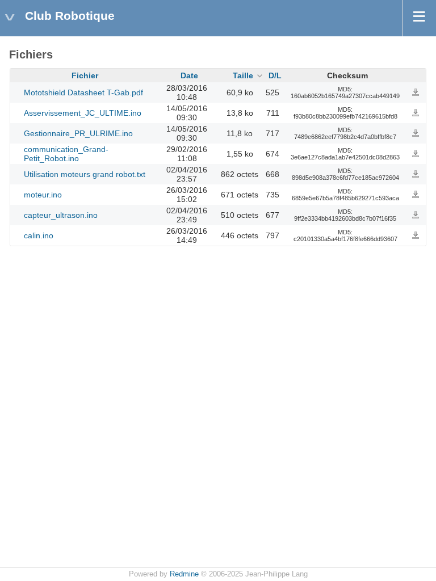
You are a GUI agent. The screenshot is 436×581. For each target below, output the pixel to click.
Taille (243, 75)
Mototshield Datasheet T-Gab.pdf (83, 92)
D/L (275, 75)
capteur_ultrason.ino (61, 215)
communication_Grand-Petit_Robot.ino (66, 154)
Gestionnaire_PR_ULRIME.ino (78, 133)
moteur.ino (43, 194)
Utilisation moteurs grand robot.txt (84, 174)
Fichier (85, 75)
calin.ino (38, 235)
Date (189, 75)
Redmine (184, 574)
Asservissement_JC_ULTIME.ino (82, 112)
